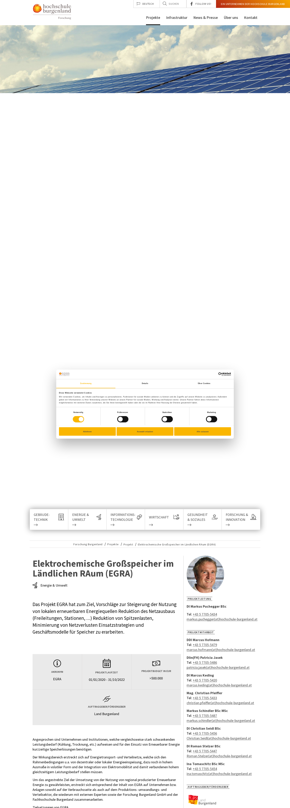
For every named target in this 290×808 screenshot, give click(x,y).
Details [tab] (145, 383)
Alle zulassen (203, 431)
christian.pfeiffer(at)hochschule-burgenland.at (220, 703)
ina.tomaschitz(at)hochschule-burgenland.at (219, 773)
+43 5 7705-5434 (205, 614)
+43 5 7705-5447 (205, 751)
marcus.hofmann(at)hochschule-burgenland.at (221, 649)
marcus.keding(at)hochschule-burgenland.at (219, 685)
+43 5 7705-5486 (205, 662)
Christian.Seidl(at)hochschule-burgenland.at (219, 738)
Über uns (231, 17)
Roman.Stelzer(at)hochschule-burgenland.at (219, 756)
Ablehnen (87, 431)
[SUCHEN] (165, 4)
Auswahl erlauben (145, 431)
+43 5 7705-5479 (205, 644)
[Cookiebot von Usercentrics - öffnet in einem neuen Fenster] (213, 374)
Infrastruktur (176, 17)
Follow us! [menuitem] (203, 4)
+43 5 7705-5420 (205, 680)
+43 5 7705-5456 (205, 733)
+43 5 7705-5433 (205, 698)
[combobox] (173, 4)
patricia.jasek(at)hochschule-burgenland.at (218, 667)
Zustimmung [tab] (86, 383)
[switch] (120, 419)
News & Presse (205, 17)
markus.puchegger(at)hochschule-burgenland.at (222, 619)
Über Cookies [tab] (204, 383)
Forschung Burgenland (88, 544)
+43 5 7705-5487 (205, 715)
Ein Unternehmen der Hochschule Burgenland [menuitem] (253, 4)
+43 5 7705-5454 (205, 768)
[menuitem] (146, 4)
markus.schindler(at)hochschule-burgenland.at (221, 720)
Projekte (153, 17)
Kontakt (250, 17)
